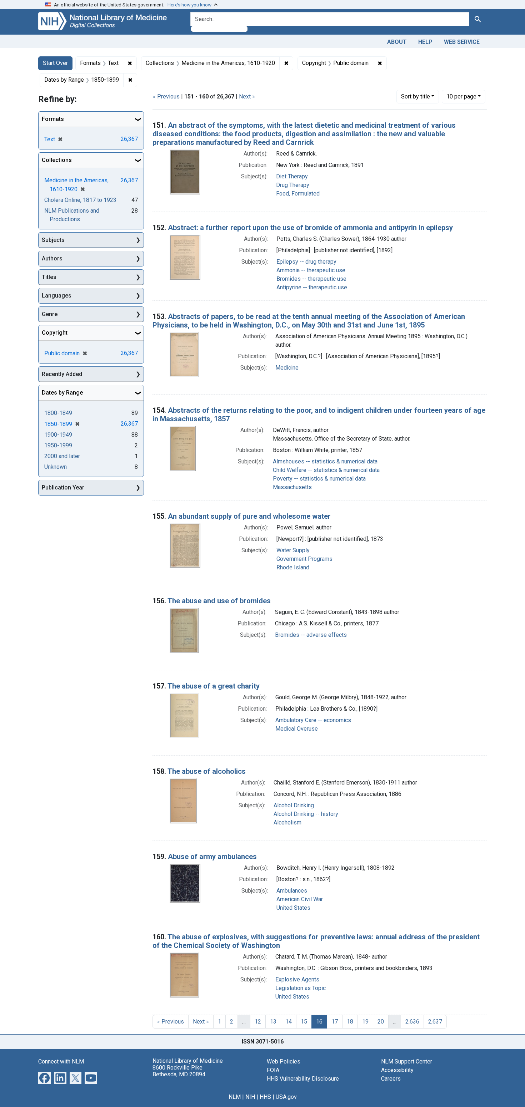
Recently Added (62, 374)
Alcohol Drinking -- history (306, 814)
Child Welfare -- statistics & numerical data (326, 470)
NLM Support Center (406, 1061)
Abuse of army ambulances (212, 856)
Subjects (53, 240)
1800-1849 (58, 413)
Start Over (55, 63)
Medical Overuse (296, 728)
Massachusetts (292, 487)
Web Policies (283, 1061)
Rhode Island (292, 567)
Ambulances (291, 890)
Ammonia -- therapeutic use (310, 270)
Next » (247, 96)
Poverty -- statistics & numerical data (319, 478)
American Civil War (299, 899)
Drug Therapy (292, 185)
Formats (53, 119)
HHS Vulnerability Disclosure (303, 1078)
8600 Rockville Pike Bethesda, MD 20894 (178, 1071)
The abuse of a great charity (214, 686)
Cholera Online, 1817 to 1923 (80, 200)
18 (350, 1021)
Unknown (55, 466)
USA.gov (286, 1096)
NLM (235, 1096)
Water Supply (293, 550)
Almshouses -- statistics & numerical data (325, 461)
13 (273, 1021)
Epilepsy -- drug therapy (306, 261)
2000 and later (62, 456)
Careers (391, 1078)
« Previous (166, 96)
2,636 (412, 1021)
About (397, 42)
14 (288, 1021)
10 (461, 96)
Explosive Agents (297, 979)
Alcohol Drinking (294, 805)
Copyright (55, 332)
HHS (265, 1096)
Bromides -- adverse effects (311, 634)
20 (381, 1021)
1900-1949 (58, 434)
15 (304, 1021)
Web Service (462, 42)
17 (334, 1021)
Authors (52, 258)
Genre (50, 314)
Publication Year (63, 487)
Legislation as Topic (300, 988)
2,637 (435, 1021)
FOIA (273, 1070)
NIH (250, 1096)
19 (365, 1021)
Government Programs (304, 558)
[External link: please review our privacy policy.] (44, 1077)
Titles (49, 277)
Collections (57, 160)
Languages (56, 295)
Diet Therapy (292, 176)
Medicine (287, 367)
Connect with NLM (61, 1061)
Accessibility (397, 1070)
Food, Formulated (298, 193)
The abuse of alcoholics (207, 771)
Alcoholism (287, 822)
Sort (415, 96)
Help (425, 42)
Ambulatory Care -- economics (313, 720)
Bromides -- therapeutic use (311, 278)
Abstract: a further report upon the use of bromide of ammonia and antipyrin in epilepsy (310, 227)
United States (293, 907)
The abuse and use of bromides (219, 600)
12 (258, 1021)
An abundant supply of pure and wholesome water (249, 516)
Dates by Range (62, 392)
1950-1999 (58, 445)
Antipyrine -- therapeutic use (311, 287)
